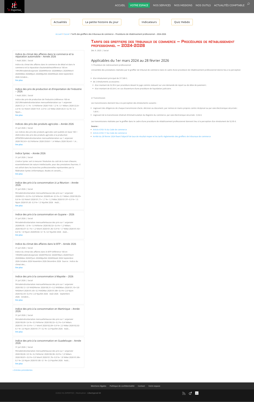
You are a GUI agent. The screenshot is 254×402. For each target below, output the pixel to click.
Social (66, 34)
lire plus (19, 80)
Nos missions (183, 5)
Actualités (60, 22)
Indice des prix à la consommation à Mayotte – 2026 (44, 276)
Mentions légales (98, 386)
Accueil (120, 5)
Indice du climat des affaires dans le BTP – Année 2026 (45, 243)
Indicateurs (149, 22)
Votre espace (154, 386)
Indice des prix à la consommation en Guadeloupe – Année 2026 (48, 342)
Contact (141, 386)
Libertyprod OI (94, 393)
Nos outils (203, 5)
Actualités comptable (229, 5)
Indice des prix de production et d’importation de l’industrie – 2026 (48, 90)
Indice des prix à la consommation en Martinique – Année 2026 (47, 310)
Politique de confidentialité (122, 386)
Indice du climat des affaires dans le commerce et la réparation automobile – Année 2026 (44, 55)
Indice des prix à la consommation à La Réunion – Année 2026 (46, 184)
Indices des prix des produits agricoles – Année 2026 (44, 123)
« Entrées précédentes (23, 370)
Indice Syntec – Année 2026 (30, 153)
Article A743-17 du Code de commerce (110, 133)
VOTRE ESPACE (139, 5)
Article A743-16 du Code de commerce (110, 129)
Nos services (162, 5)
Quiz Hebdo (182, 22)
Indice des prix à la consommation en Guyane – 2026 (44, 214)
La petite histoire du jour (102, 22)
